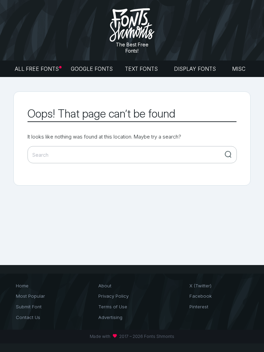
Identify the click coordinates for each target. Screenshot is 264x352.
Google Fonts (92, 69)
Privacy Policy (113, 296)
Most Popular (30, 296)
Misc (239, 69)
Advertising (110, 317)
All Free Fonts (37, 69)
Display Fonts (195, 69)
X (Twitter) (200, 285)
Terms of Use (112, 306)
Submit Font (29, 306)
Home (22, 285)
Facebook (200, 296)
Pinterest (198, 306)
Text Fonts (142, 69)
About (104, 285)
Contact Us (28, 317)
